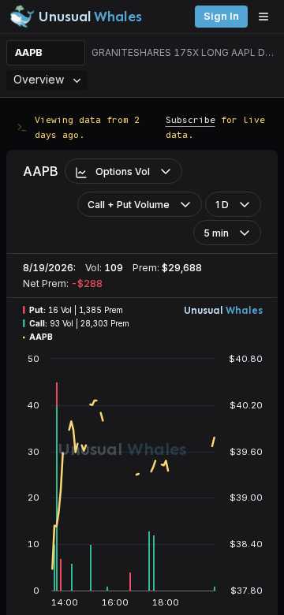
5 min (216, 233)
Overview (38, 79)
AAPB (29, 52)
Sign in (221, 16)
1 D (222, 205)
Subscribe (190, 119)
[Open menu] (267, 16)
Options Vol (122, 171)
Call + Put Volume (129, 205)
